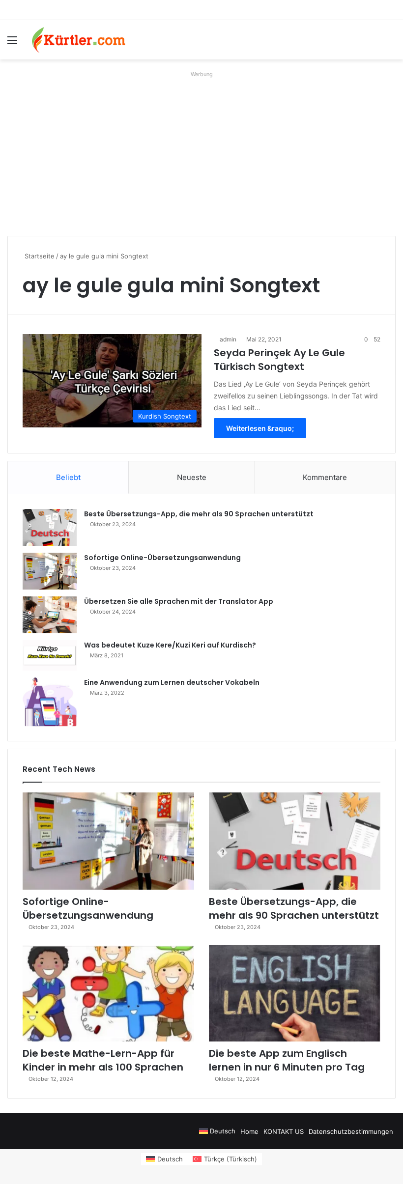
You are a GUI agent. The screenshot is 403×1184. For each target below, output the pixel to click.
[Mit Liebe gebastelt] (78, 40)
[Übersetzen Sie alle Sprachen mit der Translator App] (50, 614)
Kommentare (325, 477)
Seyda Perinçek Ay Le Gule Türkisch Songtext (279, 359)
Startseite (39, 256)
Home (249, 1131)
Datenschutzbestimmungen (351, 1131)
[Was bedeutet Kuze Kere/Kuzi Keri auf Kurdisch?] (50, 655)
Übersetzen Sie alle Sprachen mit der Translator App (178, 601)
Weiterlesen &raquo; (260, 428)
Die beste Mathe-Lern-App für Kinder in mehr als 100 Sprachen (103, 1060)
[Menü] (12, 43)
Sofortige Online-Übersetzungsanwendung (162, 558)
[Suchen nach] (391, 43)
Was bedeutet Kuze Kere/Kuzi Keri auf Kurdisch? (170, 645)
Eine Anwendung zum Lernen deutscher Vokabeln (171, 682)
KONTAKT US (283, 1131)
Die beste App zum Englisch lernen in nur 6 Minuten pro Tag (287, 1060)
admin (228, 339)
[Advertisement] (201, 150)
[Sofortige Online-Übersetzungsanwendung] (50, 571)
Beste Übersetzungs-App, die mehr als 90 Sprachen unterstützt (199, 514)
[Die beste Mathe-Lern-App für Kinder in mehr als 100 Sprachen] (108, 993)
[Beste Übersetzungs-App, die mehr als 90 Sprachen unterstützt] (50, 527)
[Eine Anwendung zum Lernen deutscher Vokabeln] (50, 701)
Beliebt (68, 477)
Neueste (191, 477)
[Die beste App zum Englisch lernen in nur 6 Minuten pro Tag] (294, 993)
